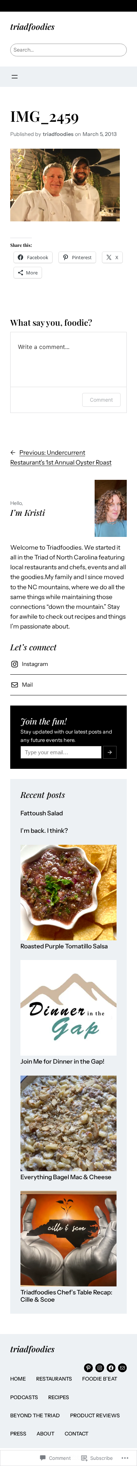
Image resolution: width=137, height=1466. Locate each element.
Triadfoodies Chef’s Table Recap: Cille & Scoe (66, 1296)
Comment (101, 400)
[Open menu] (14, 76)
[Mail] (122, 1367)
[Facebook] (111, 1367)
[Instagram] (99, 1367)
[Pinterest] (88, 1367)
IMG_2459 (44, 115)
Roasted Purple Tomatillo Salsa (64, 946)
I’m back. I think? (44, 830)
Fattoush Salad (41, 813)
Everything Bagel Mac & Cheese (65, 1177)
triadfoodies (32, 26)
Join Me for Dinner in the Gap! (62, 1061)
